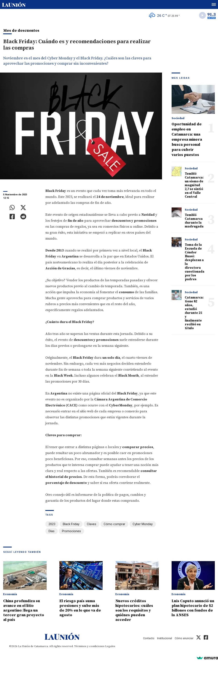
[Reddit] (23, 216)
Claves (91, 524)
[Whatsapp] (12, 207)
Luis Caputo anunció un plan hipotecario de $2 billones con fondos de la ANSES (193, 608)
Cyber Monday (143, 524)
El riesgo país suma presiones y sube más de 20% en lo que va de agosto (80, 608)
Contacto (148, 638)
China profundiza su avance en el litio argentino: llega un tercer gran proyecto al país (23, 610)
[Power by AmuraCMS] (207, 658)
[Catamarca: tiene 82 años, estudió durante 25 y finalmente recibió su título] (177, 295)
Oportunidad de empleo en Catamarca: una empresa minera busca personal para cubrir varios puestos (187, 139)
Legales (110, 646)
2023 (52, 524)
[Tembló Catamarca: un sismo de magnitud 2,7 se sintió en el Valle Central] (177, 171)
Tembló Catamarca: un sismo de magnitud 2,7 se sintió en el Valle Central (194, 185)
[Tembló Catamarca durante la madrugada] (177, 212)
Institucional (164, 638)
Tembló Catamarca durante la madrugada (194, 221)
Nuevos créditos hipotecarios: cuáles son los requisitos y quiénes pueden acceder (134, 610)
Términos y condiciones (89, 646)
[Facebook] (12, 216)
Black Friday (71, 524)
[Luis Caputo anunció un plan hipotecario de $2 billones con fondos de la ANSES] (193, 575)
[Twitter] (23, 207)
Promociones (71, 531)
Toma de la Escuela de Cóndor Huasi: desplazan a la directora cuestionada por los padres (194, 262)
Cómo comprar (114, 524)
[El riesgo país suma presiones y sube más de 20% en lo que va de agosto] (81, 575)
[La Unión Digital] (14, 4)
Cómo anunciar (184, 638)
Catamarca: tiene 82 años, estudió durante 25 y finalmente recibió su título (194, 313)
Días (51, 531)
